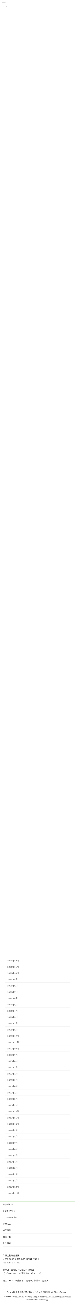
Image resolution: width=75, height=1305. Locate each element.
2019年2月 (12, 1174)
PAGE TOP (69, 1262)
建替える (7, 1224)
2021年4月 (12, 1011)
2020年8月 (12, 1061)
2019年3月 (12, 1168)
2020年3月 (12, 1093)
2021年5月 (12, 1005)
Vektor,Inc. (33, 1300)
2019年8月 (12, 1137)
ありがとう (8, 1205)
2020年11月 (13, 1042)
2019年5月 (12, 1156)
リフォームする (10, 1217)
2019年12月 (13, 1111)
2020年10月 (13, 1049)
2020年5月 (12, 1080)
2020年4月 (12, 1086)
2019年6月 (12, 1149)
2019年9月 (12, 1130)
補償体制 (7, 1237)
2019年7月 (12, 1143)
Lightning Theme (36, 1297)
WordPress (19, 1297)
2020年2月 (12, 1099)
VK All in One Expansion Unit (58, 1297)
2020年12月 (13, 1036)
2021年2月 (12, 1024)
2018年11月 (13, 1193)
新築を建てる (9, 1211)
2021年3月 (12, 1017)
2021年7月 (12, 992)
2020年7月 (12, 1067)
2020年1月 (12, 1105)
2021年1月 (12, 1030)
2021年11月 (13, 967)
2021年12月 (13, 961)
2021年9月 (12, 980)
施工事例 (7, 1230)
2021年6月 (12, 998)
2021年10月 (13, 973)
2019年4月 (12, 1162)
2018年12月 (13, 1187)
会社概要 (7, 1243)
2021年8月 (12, 986)
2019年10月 (13, 1124)
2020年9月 (12, 1055)
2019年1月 (12, 1181)
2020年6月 (12, 1074)
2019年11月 (13, 1118)
